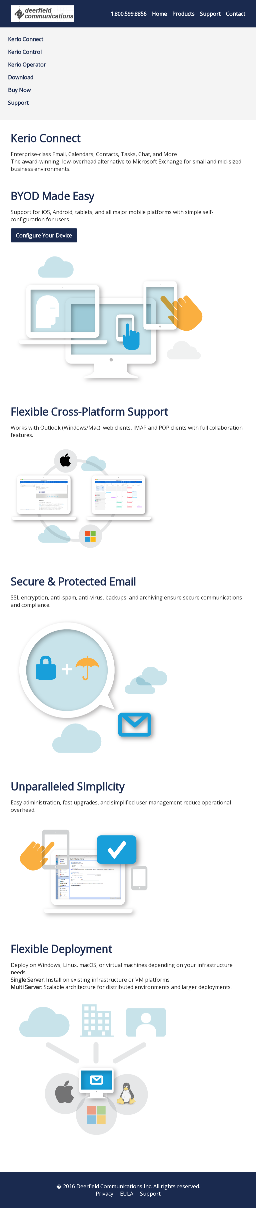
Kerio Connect (25, 39)
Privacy (104, 1193)
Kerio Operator (27, 64)
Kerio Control (25, 52)
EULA (126, 1193)
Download (20, 77)
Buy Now (19, 90)
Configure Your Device (44, 235)
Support (210, 13)
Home (159, 13)
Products (183, 13)
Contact (235, 13)
